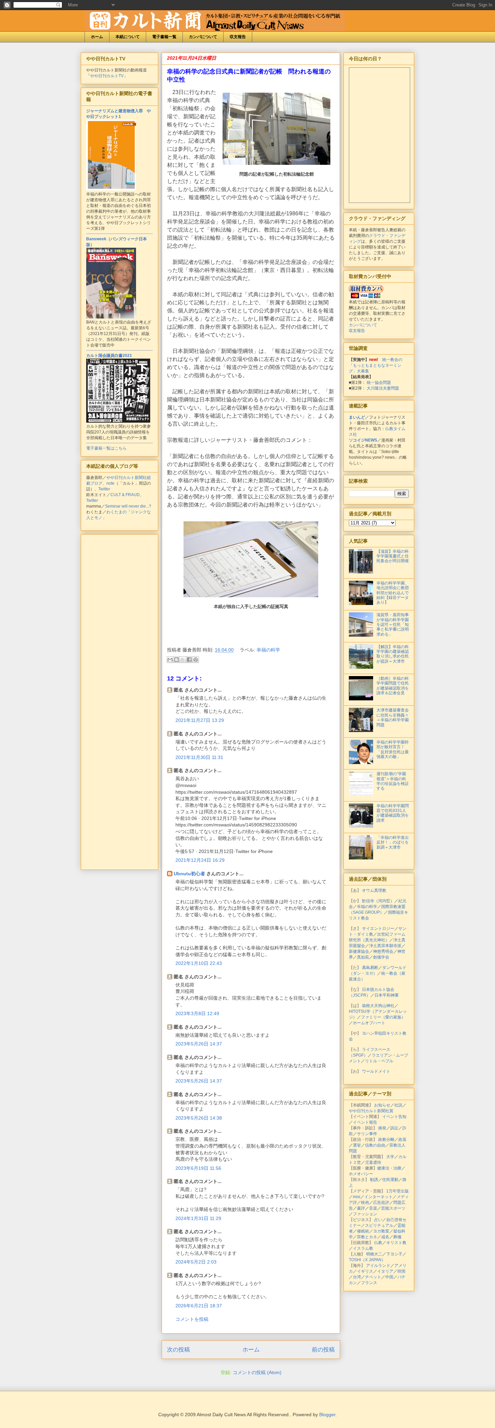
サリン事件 (367, 1133)
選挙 (357, 1145)
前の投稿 (323, 1349)
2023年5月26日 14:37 (198, 1043)
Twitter (104, 489)
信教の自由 (375, 1145)
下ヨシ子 (394, 1254)
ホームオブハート (369, 1023)
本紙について (128, 36)
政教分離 (386, 1139)
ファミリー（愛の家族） (383, 1017)
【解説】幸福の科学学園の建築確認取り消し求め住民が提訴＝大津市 (392, 654)
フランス (369, 1282)
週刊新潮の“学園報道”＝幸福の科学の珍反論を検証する (392, 781)
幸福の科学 (268, 649)
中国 (389, 1277)
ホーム (97, 36)
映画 (365, 1202)
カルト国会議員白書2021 (109, 355)
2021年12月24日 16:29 (200, 860)
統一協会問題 (379, 382)
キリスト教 (396, 1242)
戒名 (385, 1237)
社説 (398, 1105)
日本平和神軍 (386, 995)
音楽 (373, 1208)
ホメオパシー (361, 1174)
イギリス (365, 1271)
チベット (373, 1277)
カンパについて (203, 36)
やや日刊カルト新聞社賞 (371, 1110)
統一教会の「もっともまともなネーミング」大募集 (375, 365)
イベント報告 (365, 1122)
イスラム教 (363, 1248)
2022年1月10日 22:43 (198, 963)
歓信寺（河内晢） (378, 901)
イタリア (385, 1271)
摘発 (382, 1128)
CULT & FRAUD (125, 494)
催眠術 (363, 1231)
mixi (356, 1196)
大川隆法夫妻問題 (383, 388)
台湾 (357, 1277)
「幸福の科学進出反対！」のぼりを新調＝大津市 (392, 842)
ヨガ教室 (381, 1231)
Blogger (327, 1414)
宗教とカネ (367, 1237)
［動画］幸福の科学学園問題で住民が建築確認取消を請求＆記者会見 (392, 685)
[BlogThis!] (176, 659)
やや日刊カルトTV (107, 75)
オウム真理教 (374, 890)
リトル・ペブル (379, 1061)
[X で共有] (182, 659)
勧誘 (374, 1179)
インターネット (378, 1196)
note (110, 483)
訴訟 (394, 1128)
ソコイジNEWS (363, 440)
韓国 (401, 1271)
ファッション (365, 1214)
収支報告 (238, 36)
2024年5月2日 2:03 (196, 1262)
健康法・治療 (389, 1168)
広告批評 (381, 1202)
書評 (361, 1208)
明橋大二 (374, 1254)
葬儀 (397, 1237)
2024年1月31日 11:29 (198, 1218)
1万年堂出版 (397, 1191)
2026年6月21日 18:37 (198, 1305)
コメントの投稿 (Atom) (257, 1372)
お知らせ (382, 1105)
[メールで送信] (170, 659)
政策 (402, 1139)
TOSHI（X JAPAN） (367, 1259)
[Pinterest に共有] (195, 659)
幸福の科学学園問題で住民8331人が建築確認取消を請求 (392, 813)
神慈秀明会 (383, 951)
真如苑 (363, 957)
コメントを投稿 (191, 1319)
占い (378, 1219)
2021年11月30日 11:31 (199, 757)
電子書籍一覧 (164, 36)
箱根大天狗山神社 (378, 1005)
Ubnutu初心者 (189, 873)
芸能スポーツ (393, 1208)
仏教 (378, 1242)
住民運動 (390, 1179)
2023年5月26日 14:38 (198, 1118)
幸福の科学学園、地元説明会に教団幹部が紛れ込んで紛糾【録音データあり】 (392, 593)
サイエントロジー (378, 928)
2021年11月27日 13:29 (199, 720)
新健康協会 (359, 951)
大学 (390, 1156)
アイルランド (378, 1265)
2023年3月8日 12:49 (197, 1013)
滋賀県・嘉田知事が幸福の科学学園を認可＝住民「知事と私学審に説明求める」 (392, 624)
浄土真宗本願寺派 (385, 945)
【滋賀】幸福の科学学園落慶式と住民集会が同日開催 (392, 556)
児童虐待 (373, 1162)
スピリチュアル (379, 1225)
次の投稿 (178, 1349)
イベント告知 (394, 1116)
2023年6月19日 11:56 (198, 1168)
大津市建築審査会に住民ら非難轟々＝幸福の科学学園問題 (392, 717)
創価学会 (381, 957)
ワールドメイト (376, 1071)
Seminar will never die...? (128, 506)
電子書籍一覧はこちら (106, 448)
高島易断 (370, 967)
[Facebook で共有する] (189, 659)
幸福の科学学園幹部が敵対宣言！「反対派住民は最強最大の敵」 (392, 749)
